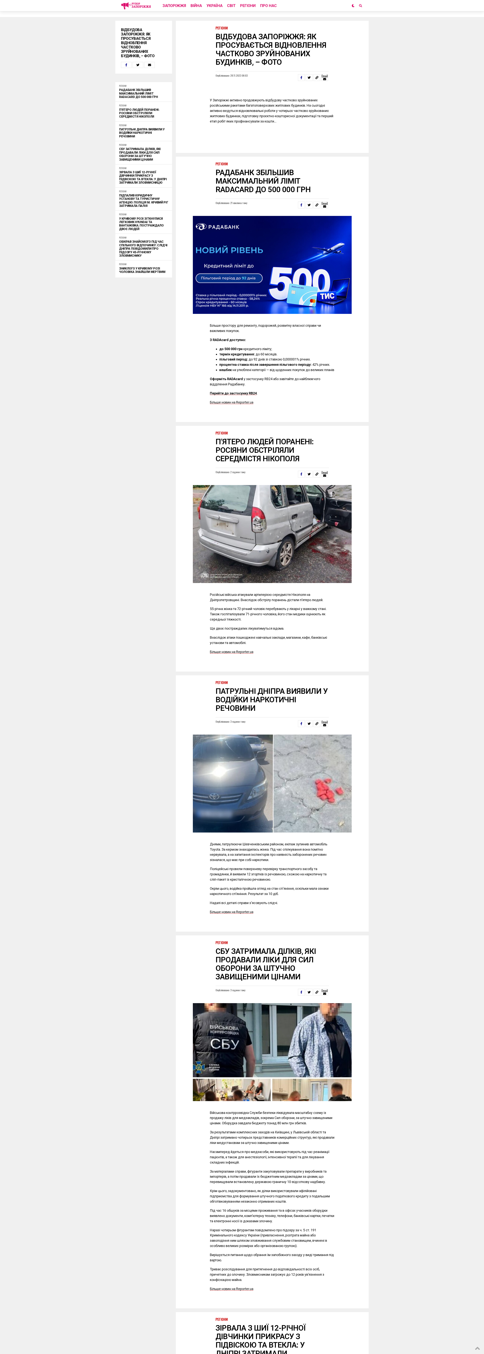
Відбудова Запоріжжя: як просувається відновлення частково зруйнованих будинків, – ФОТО (138, 43)
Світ (231, 5)
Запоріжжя (174, 5)
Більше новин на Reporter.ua (231, 402)
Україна (214, 5)
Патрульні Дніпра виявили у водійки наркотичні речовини (142, 133)
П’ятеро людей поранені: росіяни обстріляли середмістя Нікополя (139, 113)
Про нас (268, 5)
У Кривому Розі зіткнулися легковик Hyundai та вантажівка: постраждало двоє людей (141, 224)
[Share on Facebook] (126, 65)
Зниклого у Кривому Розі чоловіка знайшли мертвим (142, 270)
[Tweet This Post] (138, 65)
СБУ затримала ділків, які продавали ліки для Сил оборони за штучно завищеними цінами (140, 154)
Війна (196, 5)
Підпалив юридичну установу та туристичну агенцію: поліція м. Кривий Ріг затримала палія (143, 201)
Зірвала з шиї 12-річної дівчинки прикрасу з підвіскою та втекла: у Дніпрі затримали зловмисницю (143, 177)
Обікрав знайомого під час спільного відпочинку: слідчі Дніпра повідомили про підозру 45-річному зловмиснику (143, 248)
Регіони (248, 5)
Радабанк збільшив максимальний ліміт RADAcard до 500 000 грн (138, 93)
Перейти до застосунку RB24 (233, 393)
